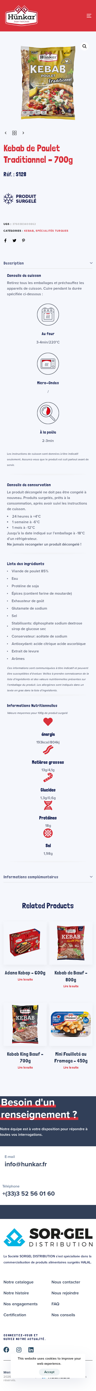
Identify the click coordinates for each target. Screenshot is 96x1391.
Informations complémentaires (30, 876)
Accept (49, 1372)
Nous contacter (65, 1282)
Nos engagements (20, 1303)
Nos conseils (63, 1314)
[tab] (48, 263)
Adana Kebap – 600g (25, 973)
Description (13, 263)
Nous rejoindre (65, 1293)
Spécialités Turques (52, 230)
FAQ (55, 1303)
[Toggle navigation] (76, 15)
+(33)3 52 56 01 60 (28, 1193)
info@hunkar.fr (26, 1164)
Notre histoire (16, 1293)
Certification (14, 1314)
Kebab (29, 230)
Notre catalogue (18, 1282)
